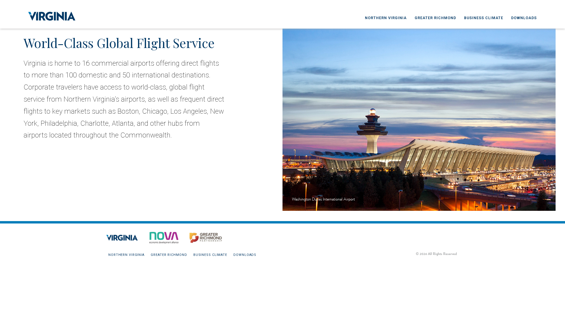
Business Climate (483, 18)
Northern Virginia (386, 18)
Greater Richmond (435, 18)
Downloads (524, 18)
